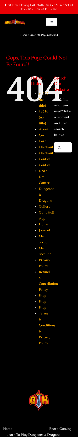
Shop (42, 295)
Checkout (46, 147)
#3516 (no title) (43, 117)
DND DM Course (44, 177)
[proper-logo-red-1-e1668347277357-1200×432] (14, 20)
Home (23, 35)
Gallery (44, 206)
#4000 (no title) (43, 99)
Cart (42, 135)
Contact (44, 159)
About (43, 129)
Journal (44, 230)
